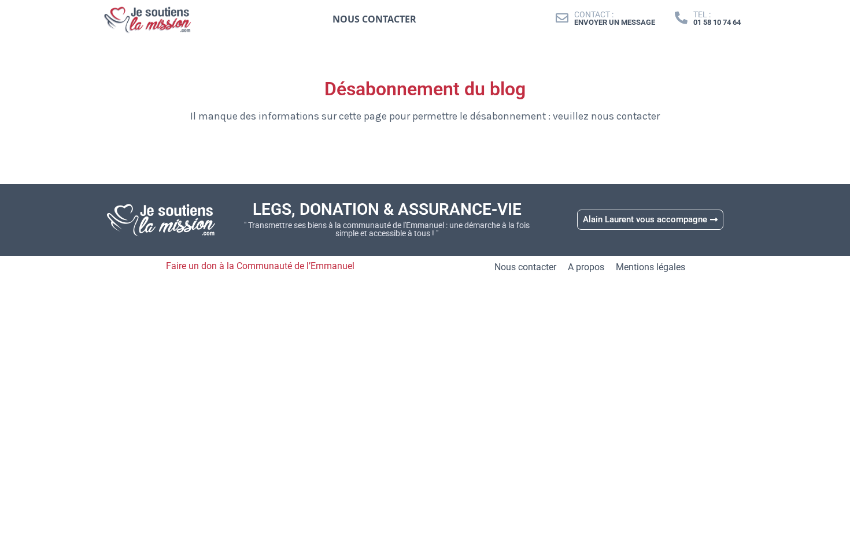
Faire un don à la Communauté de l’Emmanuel (260, 265)
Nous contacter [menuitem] (374, 19)
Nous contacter (525, 267)
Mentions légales (650, 267)
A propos (586, 267)
